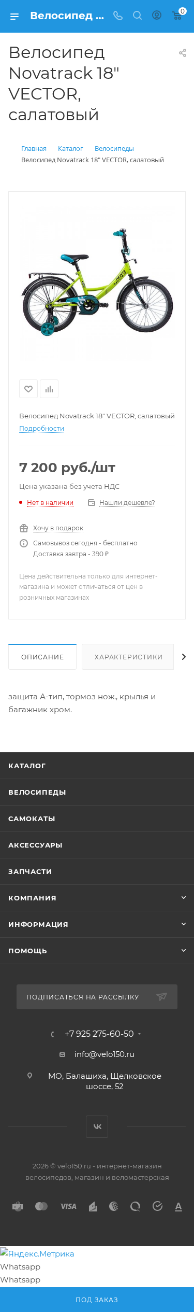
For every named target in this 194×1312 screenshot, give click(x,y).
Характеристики (128, 657)
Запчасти (30, 871)
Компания (32, 898)
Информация (38, 924)
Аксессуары (35, 845)
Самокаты (31, 818)
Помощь (27, 951)
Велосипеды (37, 792)
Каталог (27, 765)
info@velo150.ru (104, 1054)
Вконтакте (97, 1127)
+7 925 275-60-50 (99, 1034)
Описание (42, 657)
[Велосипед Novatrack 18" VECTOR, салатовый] (97, 283)
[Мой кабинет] (156, 16)
